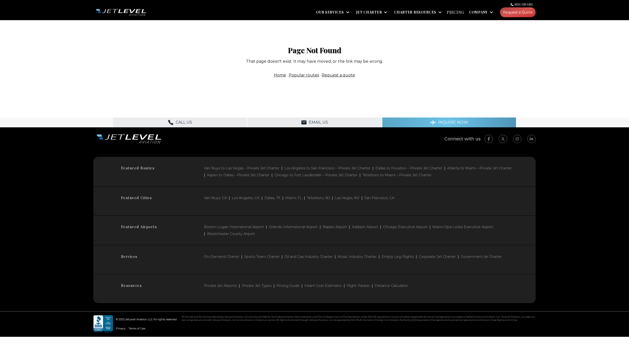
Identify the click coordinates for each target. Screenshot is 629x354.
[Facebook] (489, 139)
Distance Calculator (391, 285)
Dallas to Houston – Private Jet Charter (408, 168)
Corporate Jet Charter (437, 256)
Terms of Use (137, 328)
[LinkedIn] (531, 139)
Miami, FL (293, 198)
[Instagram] (517, 139)
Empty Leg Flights (398, 256)
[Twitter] (503, 139)
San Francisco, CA (379, 198)
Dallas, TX (272, 198)
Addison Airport (365, 227)
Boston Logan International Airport (234, 227)
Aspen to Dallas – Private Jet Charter (238, 175)
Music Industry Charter (357, 256)
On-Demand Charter (221, 256)
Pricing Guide (288, 285)
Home (280, 75)
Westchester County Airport (231, 234)
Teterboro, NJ (318, 198)
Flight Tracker (358, 285)
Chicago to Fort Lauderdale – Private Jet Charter (315, 175)
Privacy (121, 328)
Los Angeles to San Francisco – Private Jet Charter (327, 168)
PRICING (455, 12)
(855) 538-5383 (523, 4)
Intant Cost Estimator (323, 285)
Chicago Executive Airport (405, 227)
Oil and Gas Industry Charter (309, 256)
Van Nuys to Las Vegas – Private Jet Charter (241, 168)
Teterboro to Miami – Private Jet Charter (396, 175)
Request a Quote (518, 12)
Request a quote (338, 75)
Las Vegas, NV (347, 198)
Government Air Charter (481, 256)
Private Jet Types (257, 285)
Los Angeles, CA (245, 198)
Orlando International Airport (293, 227)
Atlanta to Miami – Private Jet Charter (479, 168)
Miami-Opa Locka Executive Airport (462, 227)
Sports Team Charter (262, 256)
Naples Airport (335, 227)
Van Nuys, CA (215, 198)
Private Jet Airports (220, 285)
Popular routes (304, 75)
